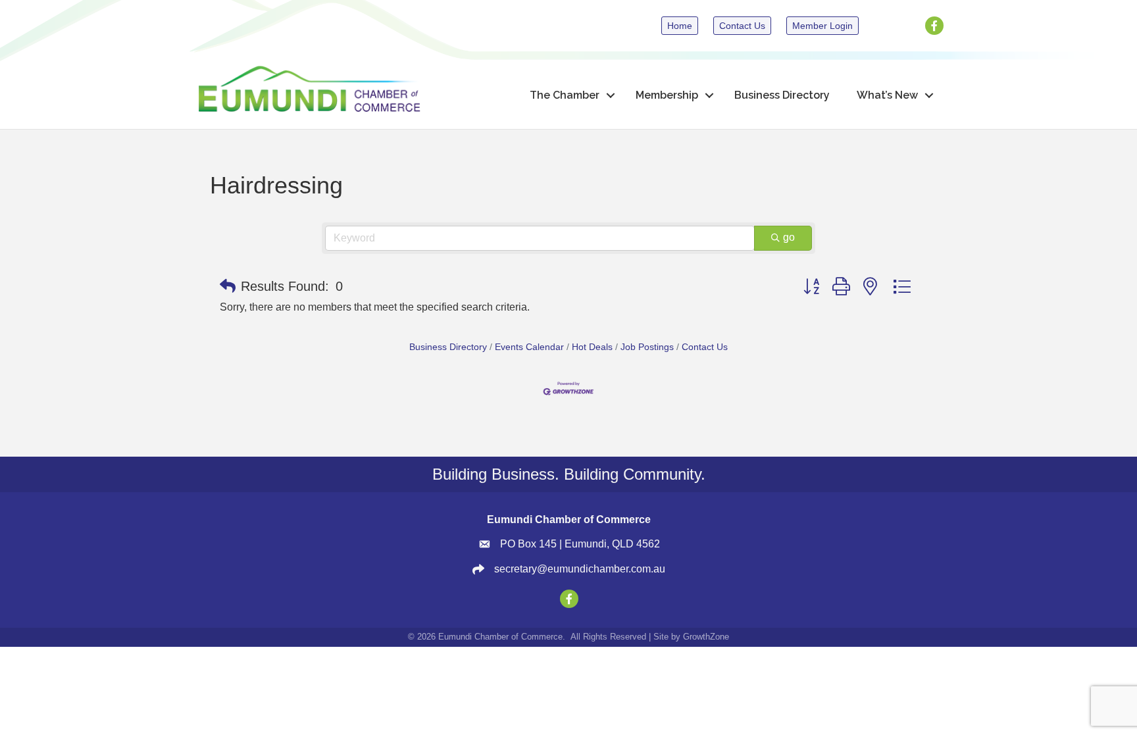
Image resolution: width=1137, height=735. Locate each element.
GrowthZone (706, 637)
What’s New (887, 95)
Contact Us (705, 347)
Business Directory (782, 95)
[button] (228, 286)
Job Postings (647, 347)
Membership (667, 95)
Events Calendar (529, 347)
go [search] (789, 237)
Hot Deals (592, 347)
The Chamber (564, 95)
